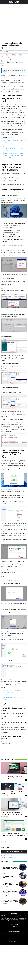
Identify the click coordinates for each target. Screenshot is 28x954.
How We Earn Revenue (15, 920)
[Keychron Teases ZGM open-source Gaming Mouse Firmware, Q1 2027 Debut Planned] (23, 892)
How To (2, 39)
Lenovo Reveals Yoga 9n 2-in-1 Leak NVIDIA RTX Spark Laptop (10, 868)
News (4, 865)
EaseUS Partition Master (11, 489)
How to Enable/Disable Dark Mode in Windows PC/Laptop (13, 793)
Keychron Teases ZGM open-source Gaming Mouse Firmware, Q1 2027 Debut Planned (10, 893)
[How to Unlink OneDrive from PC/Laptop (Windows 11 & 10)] (14, 804)
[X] (18, 937)
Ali (5, 47)
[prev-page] (2, 842)
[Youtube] (22, 937)
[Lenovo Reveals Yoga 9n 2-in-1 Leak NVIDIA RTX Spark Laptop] (23, 867)
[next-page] (5, 842)
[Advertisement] (14, 19)
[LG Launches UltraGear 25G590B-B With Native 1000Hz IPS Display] (23, 884)
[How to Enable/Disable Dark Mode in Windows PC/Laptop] (14, 786)
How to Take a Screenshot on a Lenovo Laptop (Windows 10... (11, 777)
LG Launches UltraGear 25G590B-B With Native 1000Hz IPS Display (11, 885)
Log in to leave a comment (14, 851)
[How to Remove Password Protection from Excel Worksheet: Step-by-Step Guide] (14, 825)
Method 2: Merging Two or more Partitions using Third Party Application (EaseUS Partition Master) (15, 155)
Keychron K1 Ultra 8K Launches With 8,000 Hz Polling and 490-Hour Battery (10, 902)
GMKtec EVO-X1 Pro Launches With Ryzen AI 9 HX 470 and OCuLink (10, 876)
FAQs (4, 160)
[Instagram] (9, 937)
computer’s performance (14, 126)
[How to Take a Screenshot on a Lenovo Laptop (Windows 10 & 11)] (14, 768)
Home (2, 35)
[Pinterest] (14, 937)
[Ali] (2, 48)
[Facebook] (5, 937)
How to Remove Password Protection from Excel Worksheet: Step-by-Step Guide (14, 835)
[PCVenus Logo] (14, 2)
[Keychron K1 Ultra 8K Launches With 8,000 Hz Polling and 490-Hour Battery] (23, 901)
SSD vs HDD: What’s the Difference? (12, 690)
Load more (13, 907)
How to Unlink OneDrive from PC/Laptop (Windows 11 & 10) (11, 813)
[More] (18, 752)
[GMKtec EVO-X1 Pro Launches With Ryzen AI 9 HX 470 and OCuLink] (23, 875)
